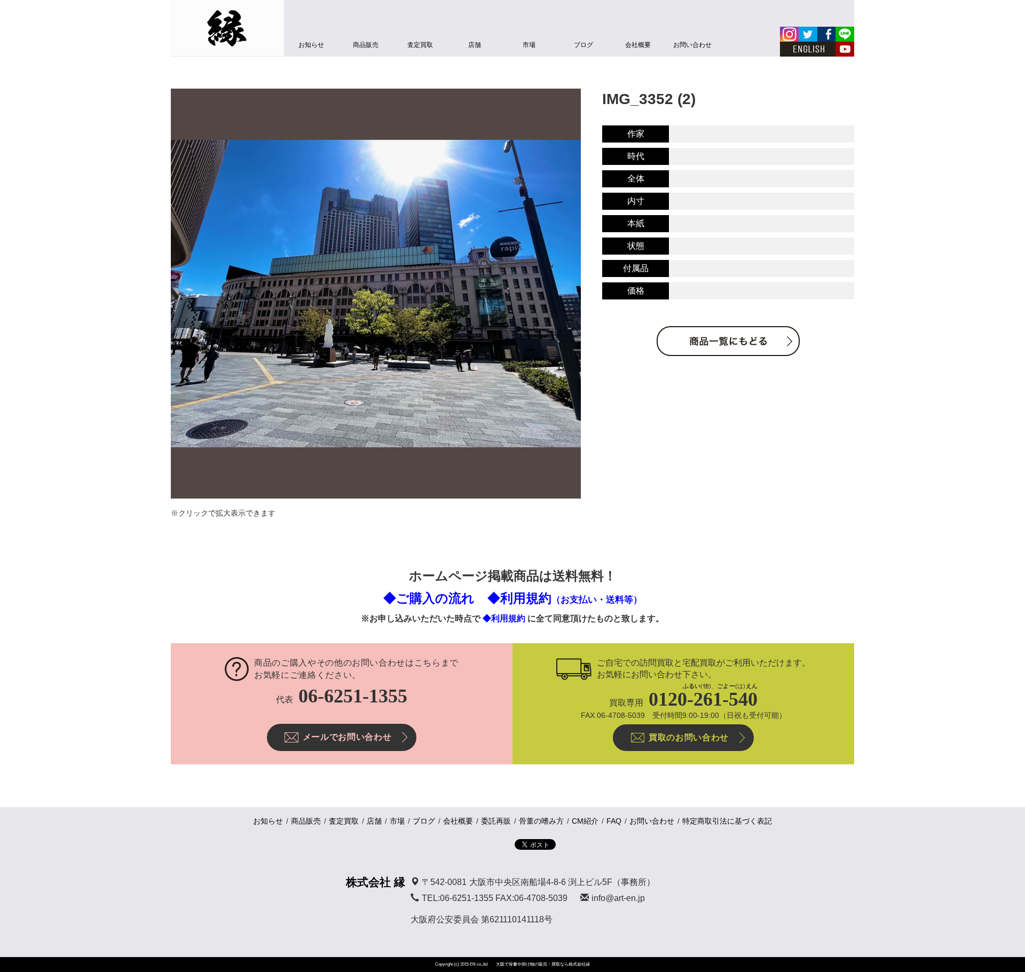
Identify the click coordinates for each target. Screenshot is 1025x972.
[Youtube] (844, 49)
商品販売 (366, 45)
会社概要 (638, 45)
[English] (807, 49)
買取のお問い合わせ (689, 737)
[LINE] (844, 34)
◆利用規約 (564, 598)
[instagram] (789, 34)
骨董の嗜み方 (541, 821)
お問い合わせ (692, 45)
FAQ (613, 821)
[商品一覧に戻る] (728, 341)
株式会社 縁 (375, 882)
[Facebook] (826, 34)
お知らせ (311, 45)
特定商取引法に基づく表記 (727, 821)
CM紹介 (585, 821)
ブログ (583, 45)
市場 (529, 45)
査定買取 (420, 45)
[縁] (227, 28)
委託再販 (496, 821)
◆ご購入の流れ (429, 598)
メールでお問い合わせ (347, 736)
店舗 (474, 45)
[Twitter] (808, 34)
